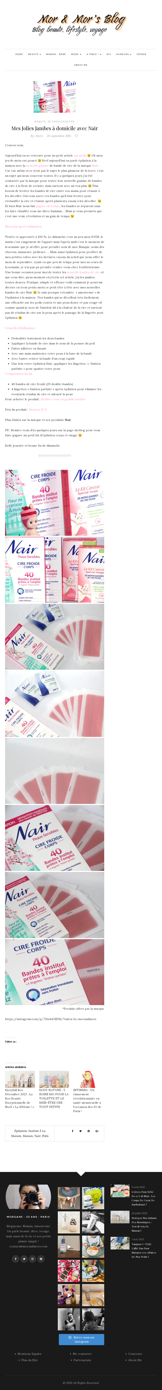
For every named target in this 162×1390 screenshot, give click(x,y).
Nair (68, 420)
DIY (109, 54)
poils (45, 1136)
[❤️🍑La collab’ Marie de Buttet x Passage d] (69, 1271)
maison (28, 1136)
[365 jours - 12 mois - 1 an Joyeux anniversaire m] (69, 1319)
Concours (135, 1354)
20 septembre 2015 (59, 136)
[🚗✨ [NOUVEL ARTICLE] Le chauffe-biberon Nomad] (69, 1222)
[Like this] (77, 136)
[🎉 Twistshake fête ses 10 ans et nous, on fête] (69, 1198)
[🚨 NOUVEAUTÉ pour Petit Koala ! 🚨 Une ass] (93, 1247)
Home (19, 54)
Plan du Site (29, 1360)
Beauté (33, 54)
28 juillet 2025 (139, 1213)
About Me (81, 65)
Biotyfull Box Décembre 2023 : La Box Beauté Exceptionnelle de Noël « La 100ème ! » (19, 1098)
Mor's (39, 136)
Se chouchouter (61, 121)
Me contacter (82, 1354)
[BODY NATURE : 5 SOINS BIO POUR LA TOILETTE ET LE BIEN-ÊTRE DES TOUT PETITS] (54, 1079)
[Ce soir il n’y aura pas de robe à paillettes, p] (93, 1319)
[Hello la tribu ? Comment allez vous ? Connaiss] (69, 1247)
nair (37, 1136)
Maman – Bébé (56, 54)
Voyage (142, 54)
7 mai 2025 (138, 1239)
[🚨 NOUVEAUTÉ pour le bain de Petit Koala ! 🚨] (93, 1222)
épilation (20, 1131)
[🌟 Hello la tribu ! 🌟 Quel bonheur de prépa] (93, 1271)
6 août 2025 (138, 1187)
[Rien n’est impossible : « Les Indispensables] (69, 1295)
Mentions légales (30, 1354)
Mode (75, 54)
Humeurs (123, 54)
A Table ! (93, 54)
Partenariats (82, 1360)
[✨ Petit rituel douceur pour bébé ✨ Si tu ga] (93, 1198)
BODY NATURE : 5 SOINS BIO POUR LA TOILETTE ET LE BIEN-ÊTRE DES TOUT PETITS (54, 1098)
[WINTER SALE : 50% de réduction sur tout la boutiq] (93, 1295)
